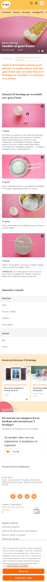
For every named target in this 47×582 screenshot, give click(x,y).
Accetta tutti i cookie (23, 578)
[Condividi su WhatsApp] (27, 496)
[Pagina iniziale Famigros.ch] (6, 4)
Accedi (16, 451)
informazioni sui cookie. (18, 566)
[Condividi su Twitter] (19, 496)
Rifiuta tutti (23, 571)
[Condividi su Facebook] (12, 496)
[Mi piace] (26, 399)
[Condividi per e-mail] (33, 496)
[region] (23, 561)
